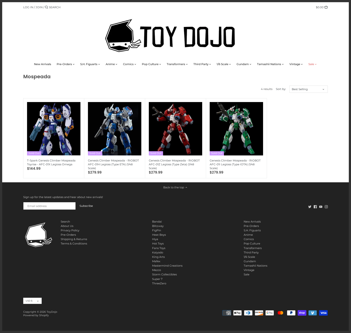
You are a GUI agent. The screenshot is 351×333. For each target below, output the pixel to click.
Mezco (156, 270)
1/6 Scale (249, 257)
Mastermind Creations (167, 265)
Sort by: (281, 89)
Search (65, 221)
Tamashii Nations (255, 265)
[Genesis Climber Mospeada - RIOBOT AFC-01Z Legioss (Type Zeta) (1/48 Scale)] (175, 128)
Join (39, 7)
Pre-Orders (68, 234)
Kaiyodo (157, 252)
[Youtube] (320, 206)
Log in (28, 7)
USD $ (29, 300)
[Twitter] (309, 206)
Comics (249, 239)
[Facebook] (315, 206)
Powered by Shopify (36, 315)
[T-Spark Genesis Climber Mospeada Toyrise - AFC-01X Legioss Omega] (53, 128)
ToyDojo (52, 311)
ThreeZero (159, 283)
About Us (67, 226)
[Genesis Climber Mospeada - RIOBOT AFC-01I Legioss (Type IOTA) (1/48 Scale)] (236, 128)
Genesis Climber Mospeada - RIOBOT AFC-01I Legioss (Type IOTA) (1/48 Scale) (235, 164)
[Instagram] (326, 206)
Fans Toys (158, 248)
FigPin (156, 230)
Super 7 (157, 279)
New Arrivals (252, 221)
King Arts (158, 257)
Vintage (249, 270)
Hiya (155, 239)
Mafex (156, 261)
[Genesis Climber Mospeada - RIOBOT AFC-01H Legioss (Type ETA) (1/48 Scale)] (114, 128)
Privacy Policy (70, 230)
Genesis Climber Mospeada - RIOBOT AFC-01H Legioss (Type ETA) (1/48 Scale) (113, 164)
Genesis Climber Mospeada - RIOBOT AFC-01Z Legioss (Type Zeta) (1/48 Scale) (174, 164)
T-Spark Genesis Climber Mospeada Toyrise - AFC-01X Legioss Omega (51, 162)
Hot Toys (158, 243)
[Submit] (46, 7)
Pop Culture (252, 243)
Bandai (157, 221)
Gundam (250, 261)
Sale (246, 274)
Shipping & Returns (74, 239)
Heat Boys (159, 234)
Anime (248, 234)
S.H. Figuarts (252, 230)
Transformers (253, 248)
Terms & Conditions (74, 243)
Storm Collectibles (164, 274)
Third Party (251, 252)
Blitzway (158, 226)
